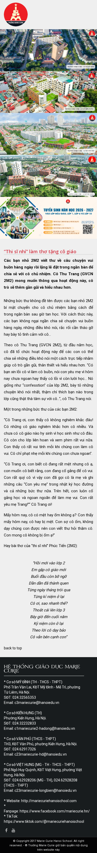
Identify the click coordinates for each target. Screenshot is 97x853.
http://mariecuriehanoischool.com (49, 801)
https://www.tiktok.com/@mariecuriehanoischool (44, 821)
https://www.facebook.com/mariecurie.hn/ (55, 811)
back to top (13, 648)
